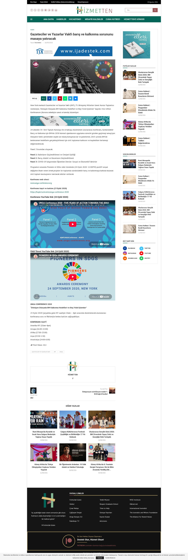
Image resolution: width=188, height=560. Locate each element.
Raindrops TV (74, 521)
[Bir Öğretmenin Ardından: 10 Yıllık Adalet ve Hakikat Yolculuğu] (72, 452)
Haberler (61, 19)
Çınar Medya (74, 508)
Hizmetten (38, 43)
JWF (55, 352)
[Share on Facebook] (49, 98)
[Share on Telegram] (70, 98)
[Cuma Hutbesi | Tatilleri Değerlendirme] (129, 141)
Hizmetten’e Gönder (134, 19)
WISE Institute (135, 500)
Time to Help (104, 508)
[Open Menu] (31, 19)
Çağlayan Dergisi (76, 512)
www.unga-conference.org (41, 183)
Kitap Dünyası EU (76, 517)
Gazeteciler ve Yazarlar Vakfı (41, 352)
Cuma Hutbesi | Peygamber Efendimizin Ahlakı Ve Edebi (146, 109)
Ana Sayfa (49, 19)
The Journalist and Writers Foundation (143, 512)
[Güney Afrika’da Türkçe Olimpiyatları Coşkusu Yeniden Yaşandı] (43, 452)
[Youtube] (45, 10)
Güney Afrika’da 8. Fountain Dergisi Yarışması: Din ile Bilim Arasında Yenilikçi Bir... (102, 467)
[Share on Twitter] (54, 98)
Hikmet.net (134, 504)
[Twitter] (35, 10)
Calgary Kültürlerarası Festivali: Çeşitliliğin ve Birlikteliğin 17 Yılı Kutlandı (72, 434)
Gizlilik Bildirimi (110, 558)
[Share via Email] (75, 98)
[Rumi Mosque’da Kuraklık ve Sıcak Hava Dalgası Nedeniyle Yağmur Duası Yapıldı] (43, 419)
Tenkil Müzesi (104, 500)
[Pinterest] (42, 10)
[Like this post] (44, 98)
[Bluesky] (56, 10)
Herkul (72, 504)
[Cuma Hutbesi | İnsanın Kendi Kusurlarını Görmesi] (129, 94)
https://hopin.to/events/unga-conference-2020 (49, 192)
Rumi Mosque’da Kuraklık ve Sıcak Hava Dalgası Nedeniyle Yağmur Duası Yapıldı (43, 434)
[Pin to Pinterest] (60, 98)
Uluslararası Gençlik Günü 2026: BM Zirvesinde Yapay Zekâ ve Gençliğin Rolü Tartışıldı (101, 434)
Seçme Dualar (105, 517)
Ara (155, 10)
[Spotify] (52, 10)
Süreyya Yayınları (106, 512)
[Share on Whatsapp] (65, 98)
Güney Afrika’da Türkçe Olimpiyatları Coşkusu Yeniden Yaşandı (44, 467)
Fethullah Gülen (75, 500)
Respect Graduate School (109, 504)
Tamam (99, 558)
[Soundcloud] (49, 10)
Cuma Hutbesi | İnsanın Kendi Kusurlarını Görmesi (146, 93)
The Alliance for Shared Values (141, 517)
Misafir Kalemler (94, 19)
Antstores (103, 521)
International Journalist (138, 508)
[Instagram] (38, 10)
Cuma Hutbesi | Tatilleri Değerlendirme (144, 140)
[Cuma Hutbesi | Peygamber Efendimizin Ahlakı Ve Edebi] (129, 108)
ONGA (61, 352)
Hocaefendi (75, 19)
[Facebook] (31, 10)
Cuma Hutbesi (113, 19)
